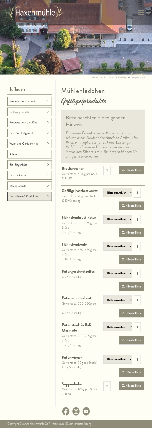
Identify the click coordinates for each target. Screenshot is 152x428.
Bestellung (122, 77)
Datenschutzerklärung (78, 424)
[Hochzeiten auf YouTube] (86, 414)
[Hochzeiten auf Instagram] (76, 414)
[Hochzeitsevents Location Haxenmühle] (35, 19)
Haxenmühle (97, 77)
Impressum (58, 424)
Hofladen (110, 77)
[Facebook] (65, 414)
